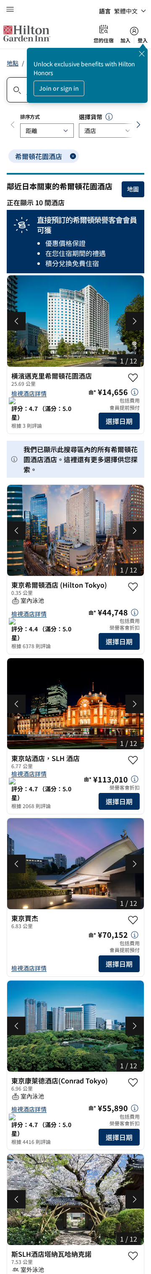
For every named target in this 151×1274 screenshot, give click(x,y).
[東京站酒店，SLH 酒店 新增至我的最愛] (133, 760)
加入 (125, 40)
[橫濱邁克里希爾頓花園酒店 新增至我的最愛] (133, 378)
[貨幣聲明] (109, 117)
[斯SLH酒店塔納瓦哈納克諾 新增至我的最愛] (133, 1256)
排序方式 (30, 116)
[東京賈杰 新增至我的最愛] (133, 920)
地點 (12, 63)
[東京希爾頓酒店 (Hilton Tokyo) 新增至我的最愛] (133, 587)
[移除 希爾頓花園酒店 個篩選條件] (73, 156)
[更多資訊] (135, 392)
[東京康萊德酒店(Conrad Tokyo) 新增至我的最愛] (133, 1082)
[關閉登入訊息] (142, 54)
